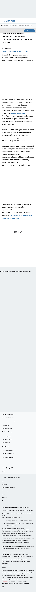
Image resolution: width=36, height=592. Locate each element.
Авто (3, 494)
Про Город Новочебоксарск (9, 421)
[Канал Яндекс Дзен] (11, 467)
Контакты (4, 484)
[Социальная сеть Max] (3, 471)
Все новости (13, 26)
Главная (4, 500)
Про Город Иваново (7, 428)
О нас (3, 481)
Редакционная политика (8, 487)
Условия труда (6, 491)
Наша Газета (5, 425)
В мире (27, 26)
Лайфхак (21, 26)
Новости (4, 497)
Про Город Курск (6, 436)
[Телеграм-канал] (9, 467)
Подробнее (5, 563)
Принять (29, 31)
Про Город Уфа (6, 442)
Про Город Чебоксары (7, 417)
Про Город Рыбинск (7, 439)
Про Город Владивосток (8, 453)
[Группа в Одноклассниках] (6, 467)
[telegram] (21, 232)
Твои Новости (5, 446)
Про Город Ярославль (7, 450)
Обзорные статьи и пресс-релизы (11, 477)
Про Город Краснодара (8, 457)
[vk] (15, 232)
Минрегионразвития (19, 113)
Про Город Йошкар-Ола (8, 431)
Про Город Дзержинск (8, 414)
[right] (34, 26)
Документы (4, 26)
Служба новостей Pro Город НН (15, 51)
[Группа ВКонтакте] (3, 467)
